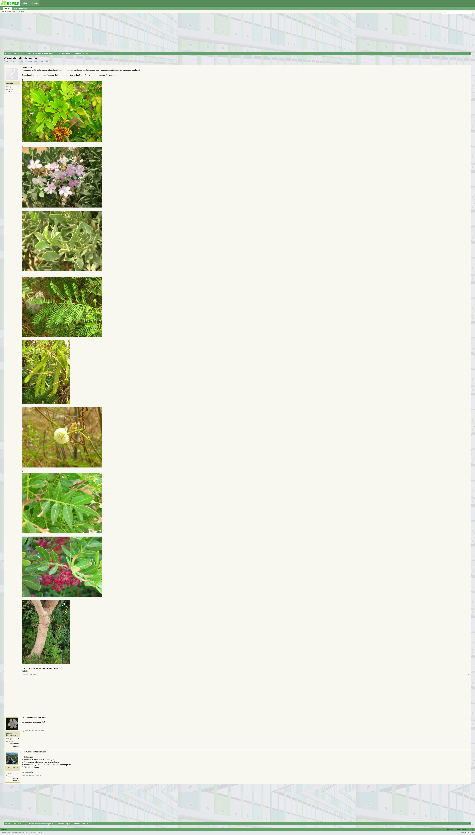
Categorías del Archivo (21, 8)
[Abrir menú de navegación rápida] (469, 53)
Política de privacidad (467, 832)
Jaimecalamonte (12, 769)
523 (18, 87)
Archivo (7, 8)
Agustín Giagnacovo (11, 734)
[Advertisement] (78, 33)
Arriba (472, 829)
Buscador (20, 11)
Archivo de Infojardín (461, 829)
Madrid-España (13, 92)
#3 (469, 776)
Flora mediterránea (17, 61)
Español (4, 829)
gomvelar (39, 61)
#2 (469, 731)
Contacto (450, 829)
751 (18, 773)
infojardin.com (19, 832)
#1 (469, 674)
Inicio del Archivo (8, 11)
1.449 (17, 739)
